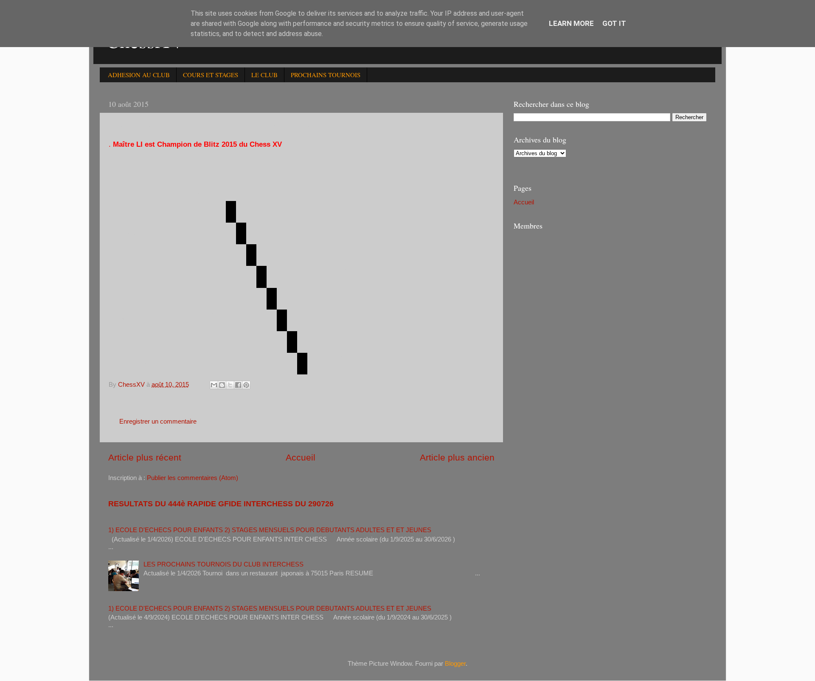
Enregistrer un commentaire (158, 421)
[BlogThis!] (222, 385)
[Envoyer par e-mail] (214, 385)
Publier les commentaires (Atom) (192, 477)
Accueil (300, 457)
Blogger (455, 663)
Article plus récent (144, 457)
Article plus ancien (457, 457)
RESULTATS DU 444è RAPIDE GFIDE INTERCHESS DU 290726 (221, 504)
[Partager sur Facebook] (238, 385)
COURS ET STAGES (210, 74)
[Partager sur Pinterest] (246, 385)
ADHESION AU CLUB (139, 74)
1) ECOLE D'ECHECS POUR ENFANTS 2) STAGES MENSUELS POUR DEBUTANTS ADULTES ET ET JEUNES (269, 529)
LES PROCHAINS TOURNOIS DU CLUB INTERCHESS (223, 564)
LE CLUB (264, 74)
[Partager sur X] (230, 385)
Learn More (571, 23)
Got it (614, 23)
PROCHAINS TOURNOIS (325, 74)
